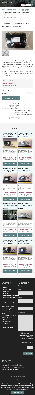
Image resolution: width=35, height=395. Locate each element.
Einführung (5, 9)
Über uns (6, 291)
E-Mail (20, 297)
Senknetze (26, 11)
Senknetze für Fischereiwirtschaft (12, 11)
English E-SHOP (8, 327)
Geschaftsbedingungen (11, 295)
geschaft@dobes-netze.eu (10, 369)
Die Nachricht (21, 313)
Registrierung (7, 289)
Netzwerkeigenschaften (10, 17)
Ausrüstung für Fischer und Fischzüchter (20, 9)
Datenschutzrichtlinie (10, 298)
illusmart (20, 379)
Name (20, 290)
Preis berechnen (9, 163)
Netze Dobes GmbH (19, 377)
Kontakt (6, 293)
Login (5, 287)
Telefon (20, 305)
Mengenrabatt (10, 20)
